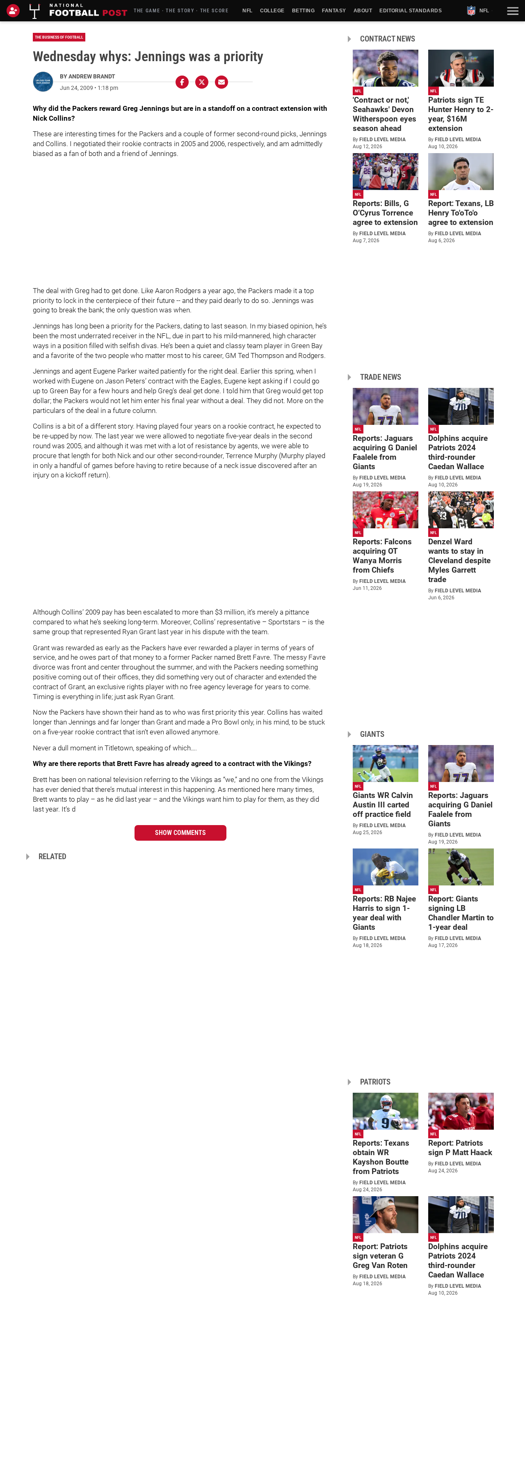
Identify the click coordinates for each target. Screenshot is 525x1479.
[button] (511, 10)
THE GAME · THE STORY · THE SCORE (181, 11)
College (272, 11)
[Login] (15, 10)
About (363, 11)
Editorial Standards (410, 11)
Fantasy (334, 11)
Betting (303, 11)
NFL (247, 11)
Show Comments (180, 833)
